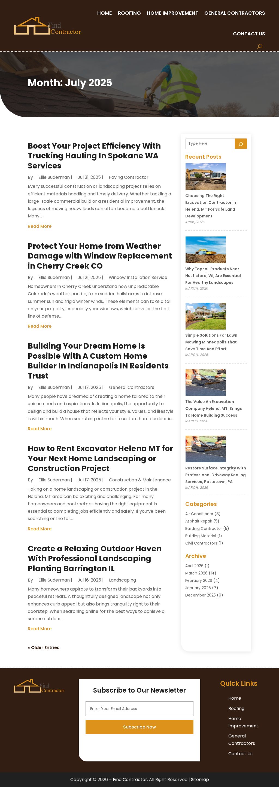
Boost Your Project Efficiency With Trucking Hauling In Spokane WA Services (94, 156)
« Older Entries (43, 647)
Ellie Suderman (54, 177)
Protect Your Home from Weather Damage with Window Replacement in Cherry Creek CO (100, 256)
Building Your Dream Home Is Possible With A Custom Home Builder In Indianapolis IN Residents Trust (98, 361)
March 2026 (196, 573)
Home (104, 13)
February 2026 (198, 580)
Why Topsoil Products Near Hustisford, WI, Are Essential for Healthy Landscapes (213, 275)
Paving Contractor (128, 177)
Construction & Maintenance (140, 480)
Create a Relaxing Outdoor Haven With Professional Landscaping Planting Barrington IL (95, 558)
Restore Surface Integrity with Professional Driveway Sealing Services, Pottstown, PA (215, 474)
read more (39, 226)
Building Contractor (203, 528)
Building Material (200, 536)
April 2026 (194, 565)
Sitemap (200, 779)
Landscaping (122, 580)
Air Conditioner (199, 514)
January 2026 (198, 588)
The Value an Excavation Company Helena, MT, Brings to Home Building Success (213, 408)
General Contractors (234, 13)
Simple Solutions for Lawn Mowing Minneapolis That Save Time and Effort (211, 342)
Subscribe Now (139, 727)
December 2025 (200, 595)
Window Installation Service (138, 277)
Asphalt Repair (198, 521)
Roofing (129, 13)
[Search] (241, 143)
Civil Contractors (201, 543)
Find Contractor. (130, 779)
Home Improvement (172, 13)
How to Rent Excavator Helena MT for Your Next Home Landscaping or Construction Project (100, 458)
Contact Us (249, 33)
